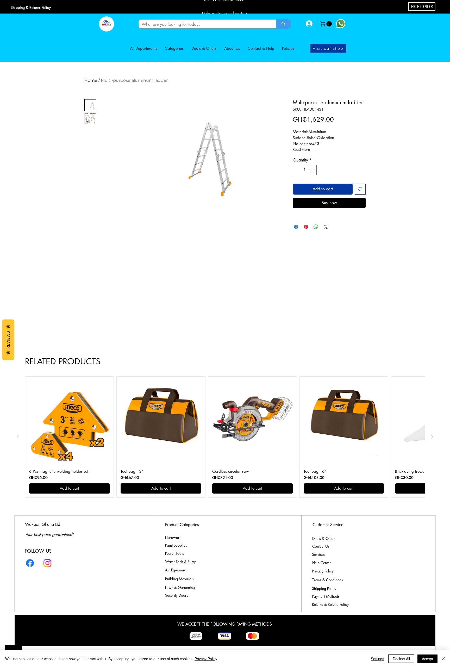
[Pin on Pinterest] (306, 227)
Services (318, 554)
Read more (301, 149)
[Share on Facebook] (296, 227)
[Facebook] (30, 563)
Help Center (322, 562)
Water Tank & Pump (180, 561)
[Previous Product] (17, 437)
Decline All (401, 658)
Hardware (173, 537)
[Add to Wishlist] (360, 189)
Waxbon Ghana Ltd (42, 524)
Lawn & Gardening (180, 587)
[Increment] (312, 170)
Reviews (8, 339)
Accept (427, 658)
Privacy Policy (206, 658)
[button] (326, 24)
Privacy (323, 571)
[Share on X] (326, 227)
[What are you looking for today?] (283, 24)
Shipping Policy (324, 588)
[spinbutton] (305, 170)
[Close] (444, 658)
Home (90, 80)
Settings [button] (377, 658)
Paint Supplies (176, 545)
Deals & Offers (324, 538)
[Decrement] (297, 170)
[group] (225, 437)
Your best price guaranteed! (49, 534)
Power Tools (174, 553)
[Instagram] (47, 563)
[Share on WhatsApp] (316, 227)
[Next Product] (432, 437)
